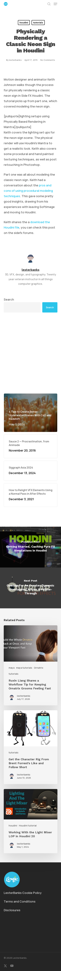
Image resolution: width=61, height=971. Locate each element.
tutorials (38, 22)
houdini (24, 22)
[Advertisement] (30, 353)
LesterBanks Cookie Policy (23, 893)
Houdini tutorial (28, 825)
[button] (55, 4)
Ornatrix (38, 667)
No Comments (47, 59)
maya (11, 667)
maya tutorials (24, 667)
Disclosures (12, 910)
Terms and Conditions (19, 901)
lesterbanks (15, 59)
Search (9, 299)
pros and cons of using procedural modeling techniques (28, 190)
